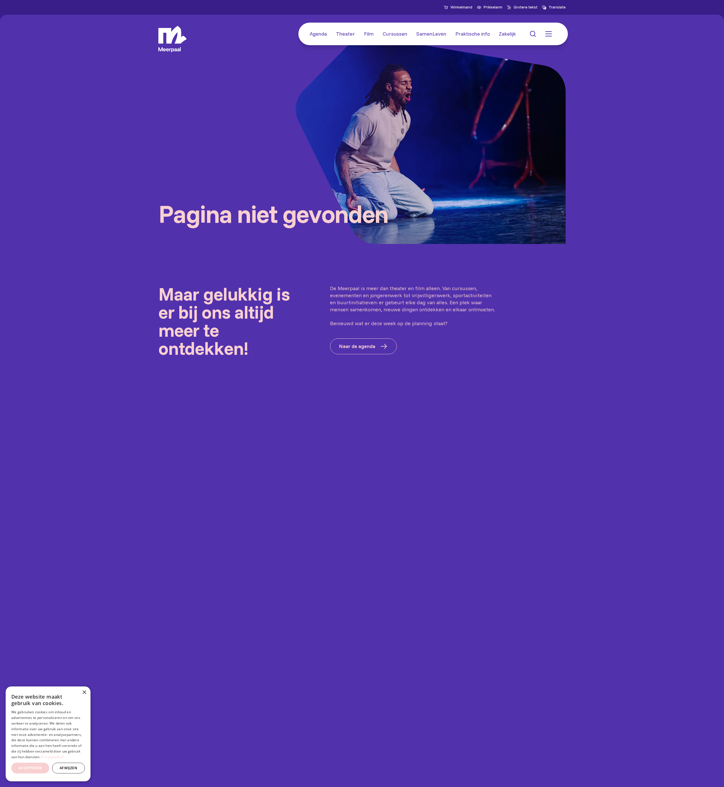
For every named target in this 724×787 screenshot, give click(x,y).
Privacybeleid (52, 757)
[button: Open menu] (549, 34)
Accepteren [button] (30, 768)
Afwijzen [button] (68, 768)
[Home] (172, 39)
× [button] (84, 692)
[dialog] (48, 733)
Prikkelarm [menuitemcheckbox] (493, 7)
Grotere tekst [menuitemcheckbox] (525, 7)
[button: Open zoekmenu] (533, 34)
